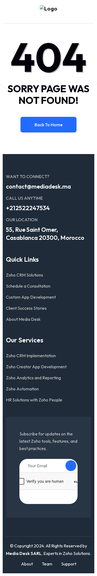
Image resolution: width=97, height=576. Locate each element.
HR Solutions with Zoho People (34, 400)
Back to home (48, 124)
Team (47, 564)
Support (68, 564)
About (27, 564)
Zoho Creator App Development (36, 366)
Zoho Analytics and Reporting (33, 377)
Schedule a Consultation (28, 286)
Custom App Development (31, 297)
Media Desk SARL (23, 553)
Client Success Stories (26, 308)
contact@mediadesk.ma (38, 186)
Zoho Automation (22, 388)
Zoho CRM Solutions (24, 275)
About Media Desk (23, 319)
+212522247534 (28, 208)
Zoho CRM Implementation (31, 355)
